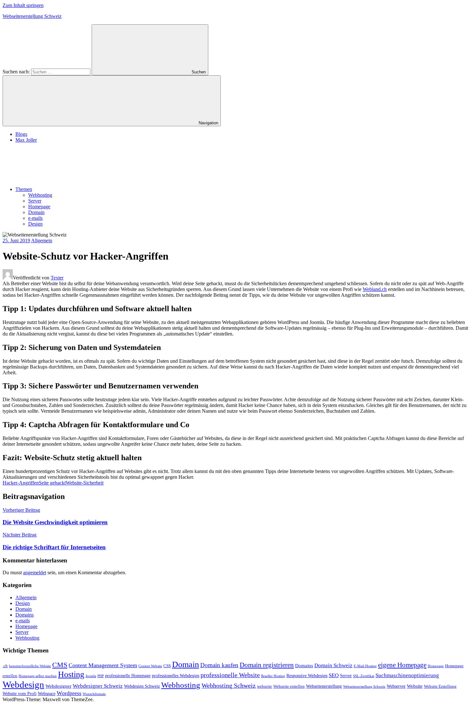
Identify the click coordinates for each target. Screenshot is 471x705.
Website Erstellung (440, 686)
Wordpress (69, 693)
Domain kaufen (219, 665)
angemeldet (34, 572)
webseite (264, 686)
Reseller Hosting (273, 676)
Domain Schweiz (333, 665)
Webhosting (40, 195)
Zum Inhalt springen (23, 5)
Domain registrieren (267, 665)
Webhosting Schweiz (229, 685)
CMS (59, 665)
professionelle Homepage (128, 675)
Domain (36, 212)
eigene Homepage (402, 665)
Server (34, 200)
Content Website (150, 666)
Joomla (91, 676)
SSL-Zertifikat (363, 676)
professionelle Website (230, 674)
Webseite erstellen (289, 686)
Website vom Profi (20, 693)
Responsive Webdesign (306, 675)
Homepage (39, 206)
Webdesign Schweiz (142, 686)
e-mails (35, 218)
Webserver (396, 686)
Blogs (21, 134)
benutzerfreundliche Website (30, 666)
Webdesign (23, 684)
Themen (23, 189)
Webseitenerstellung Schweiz (32, 16)
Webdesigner (58, 686)
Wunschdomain (94, 694)
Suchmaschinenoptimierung (407, 675)
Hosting (71, 674)
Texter (57, 277)
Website (415, 686)
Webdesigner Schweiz (98, 686)
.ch (5, 666)
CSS (167, 666)
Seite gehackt (52, 482)
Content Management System (103, 665)
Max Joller (26, 140)
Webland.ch (375, 289)
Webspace (46, 693)
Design (35, 224)
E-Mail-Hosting (365, 666)
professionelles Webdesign (175, 675)
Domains (24, 615)
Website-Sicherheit (84, 482)
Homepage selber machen (38, 676)
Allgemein (41, 240)
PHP (100, 676)
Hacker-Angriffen (21, 482)
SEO (334, 675)
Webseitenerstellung (324, 686)
